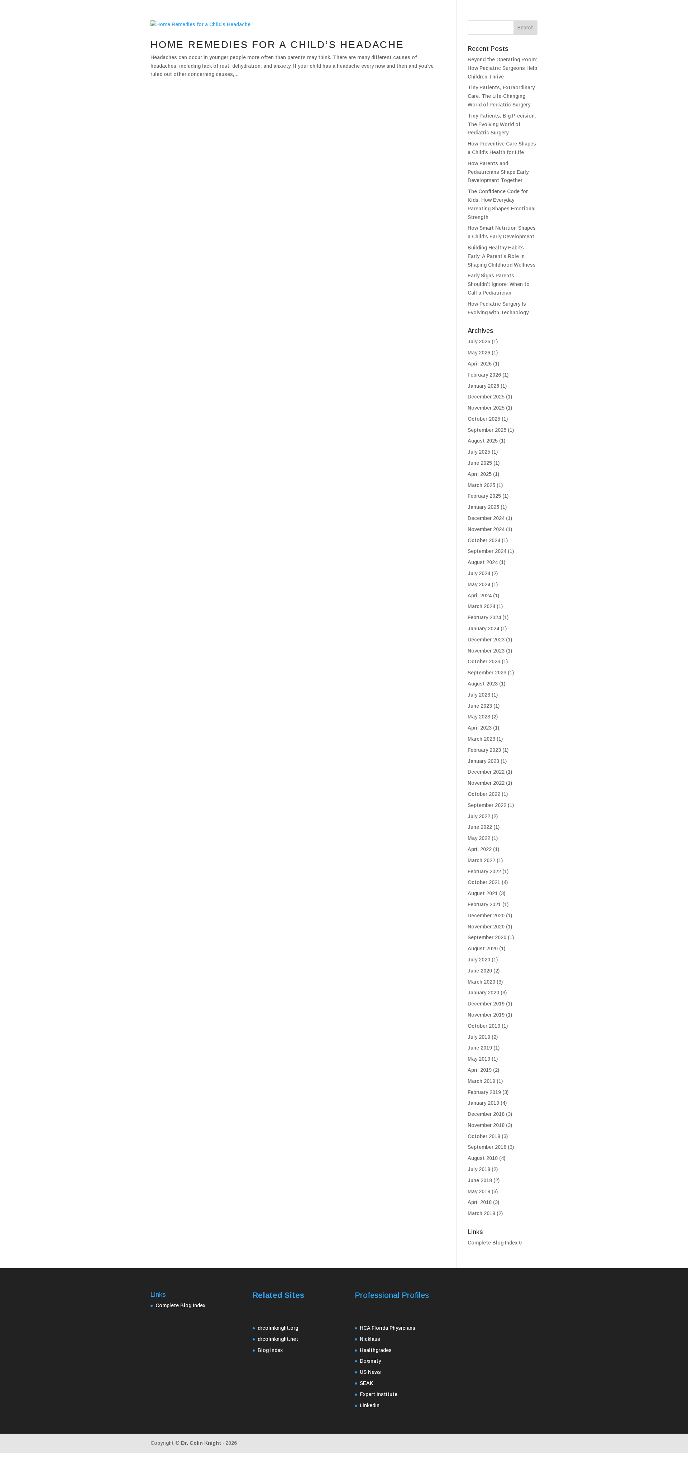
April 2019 (480, 1070)
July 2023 (479, 695)
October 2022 (484, 794)
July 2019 (479, 1037)
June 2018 (480, 1180)
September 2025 (487, 430)
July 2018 (479, 1169)
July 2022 (479, 816)
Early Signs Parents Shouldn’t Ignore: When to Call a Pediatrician (499, 284)
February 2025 (484, 496)
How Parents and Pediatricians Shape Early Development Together (498, 172)
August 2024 (483, 562)
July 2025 (479, 452)
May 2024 (479, 584)
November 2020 (486, 926)
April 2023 (480, 728)
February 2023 (484, 750)
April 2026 (480, 364)
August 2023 (483, 684)
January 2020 (483, 992)
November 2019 (486, 1015)
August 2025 (483, 441)
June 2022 (480, 827)
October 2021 (484, 882)
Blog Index (270, 1350)
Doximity (370, 1361)
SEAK (366, 1383)
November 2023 (486, 651)
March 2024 (481, 606)
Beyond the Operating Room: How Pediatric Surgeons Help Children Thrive (502, 68)
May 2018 (479, 1191)
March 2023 (481, 739)
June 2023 (480, 706)
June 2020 (480, 971)
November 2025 (486, 408)
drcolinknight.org (278, 1328)
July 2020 (479, 959)
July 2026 (479, 341)
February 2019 (484, 1092)
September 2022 (487, 805)
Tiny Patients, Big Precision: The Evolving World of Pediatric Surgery (502, 124)
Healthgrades (376, 1350)
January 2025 (483, 507)
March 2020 (481, 982)
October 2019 (484, 1026)
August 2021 (483, 893)
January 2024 (483, 628)
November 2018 (486, 1125)
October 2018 (484, 1136)
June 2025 (480, 463)
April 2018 (480, 1202)
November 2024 (486, 529)
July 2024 (479, 573)
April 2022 (480, 849)
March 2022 (481, 860)
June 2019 (480, 1048)
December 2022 (486, 772)
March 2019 (481, 1081)
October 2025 (484, 419)
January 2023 (483, 761)
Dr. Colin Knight (201, 1443)
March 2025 (481, 485)
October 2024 (484, 540)
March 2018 (481, 1213)
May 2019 (479, 1059)
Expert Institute (378, 1394)
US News (370, 1372)
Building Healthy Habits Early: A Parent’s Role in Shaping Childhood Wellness (502, 256)
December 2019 (486, 1004)
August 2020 (483, 948)
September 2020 (487, 937)
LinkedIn (369, 1405)
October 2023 (484, 661)
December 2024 (486, 518)
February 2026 (484, 375)
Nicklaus (370, 1339)
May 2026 (479, 352)
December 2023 (486, 639)
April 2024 (480, 595)
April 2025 (480, 474)
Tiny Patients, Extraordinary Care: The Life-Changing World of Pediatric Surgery (501, 96)
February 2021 (484, 904)
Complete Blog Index (492, 1243)
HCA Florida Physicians (387, 1328)
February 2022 (484, 871)
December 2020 (486, 915)
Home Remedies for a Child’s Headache (277, 44)
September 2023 (487, 672)
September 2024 (487, 551)
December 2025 (486, 397)
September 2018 (487, 1147)
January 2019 (483, 1103)
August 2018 (483, 1158)
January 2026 (483, 386)
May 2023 (479, 717)
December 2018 (486, 1114)
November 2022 (486, 783)
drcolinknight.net (278, 1339)
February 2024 (484, 617)
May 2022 (479, 838)
